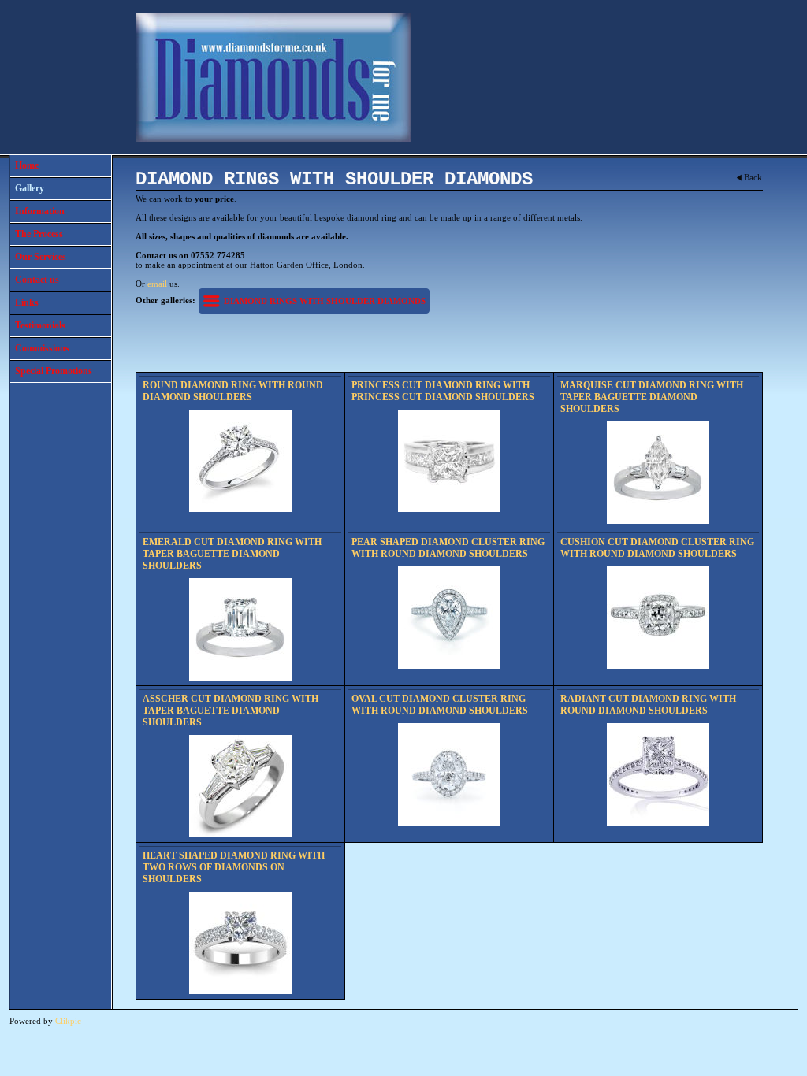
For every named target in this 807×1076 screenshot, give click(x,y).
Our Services (40, 256)
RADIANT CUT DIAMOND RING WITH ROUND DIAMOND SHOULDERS (648, 704)
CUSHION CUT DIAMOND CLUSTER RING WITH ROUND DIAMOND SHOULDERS (657, 547)
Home (27, 165)
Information (40, 211)
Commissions (42, 348)
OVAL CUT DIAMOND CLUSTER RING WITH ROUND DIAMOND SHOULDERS (439, 704)
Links (27, 302)
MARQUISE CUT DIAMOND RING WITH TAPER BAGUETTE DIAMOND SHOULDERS (651, 397)
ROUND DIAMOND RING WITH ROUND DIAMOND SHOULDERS (233, 391)
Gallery (29, 188)
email (157, 283)
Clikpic (68, 1021)
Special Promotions (53, 371)
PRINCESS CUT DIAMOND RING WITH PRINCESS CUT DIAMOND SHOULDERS (442, 391)
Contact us (37, 279)
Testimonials (40, 325)
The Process (39, 233)
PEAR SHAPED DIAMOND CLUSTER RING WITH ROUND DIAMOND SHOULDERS (448, 547)
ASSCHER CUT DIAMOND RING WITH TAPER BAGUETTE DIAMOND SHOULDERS (230, 710)
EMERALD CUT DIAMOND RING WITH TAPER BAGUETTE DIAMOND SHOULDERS (232, 553)
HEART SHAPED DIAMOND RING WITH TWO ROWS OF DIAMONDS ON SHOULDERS (234, 867)
